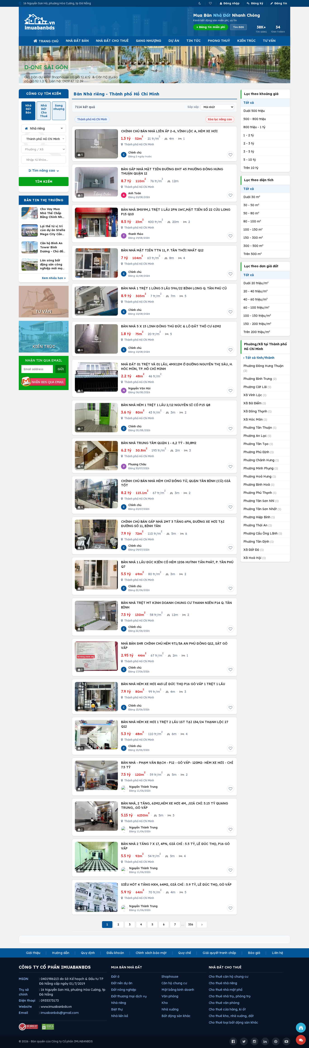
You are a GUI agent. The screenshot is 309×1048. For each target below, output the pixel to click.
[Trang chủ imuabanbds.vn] (45, 22)
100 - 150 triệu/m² (257, 316)
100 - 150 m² (253, 229)
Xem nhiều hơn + (54, 278)
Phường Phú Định (258, 452)
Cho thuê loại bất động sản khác (233, 1022)
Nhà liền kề (119, 1016)
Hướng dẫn (60, 953)
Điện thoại (27, 1000)
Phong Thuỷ (219, 41)
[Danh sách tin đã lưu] (210, 3)
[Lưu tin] (230, 154)
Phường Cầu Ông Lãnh (262, 533)
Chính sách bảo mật (151, 953)
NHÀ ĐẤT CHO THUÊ (225, 967)
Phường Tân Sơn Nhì (261, 501)
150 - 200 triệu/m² (257, 324)
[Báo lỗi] (301, 1028)
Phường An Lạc (257, 436)
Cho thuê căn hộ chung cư (228, 977)
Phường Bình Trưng (260, 379)
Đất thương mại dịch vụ (129, 996)
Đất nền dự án (121, 983)
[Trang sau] (202, 924)
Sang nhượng (148, 41)
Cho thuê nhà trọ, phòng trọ (230, 996)
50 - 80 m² (251, 213)
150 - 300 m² (253, 238)
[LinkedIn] (265, 1041)
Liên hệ (277, 953)
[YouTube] (286, 1041)
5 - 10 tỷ (249, 160)
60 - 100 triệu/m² (256, 307)
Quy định (88, 953)
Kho (165, 1003)
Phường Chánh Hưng (261, 460)
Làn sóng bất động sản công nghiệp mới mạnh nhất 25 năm (53, 264)
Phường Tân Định (258, 541)
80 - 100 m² (252, 221)
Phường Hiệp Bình (259, 517)
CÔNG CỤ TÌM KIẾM (43, 94)
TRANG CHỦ (49, 41)
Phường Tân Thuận (259, 428)
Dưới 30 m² (251, 197)
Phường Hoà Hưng (259, 476)
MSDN (23, 979)
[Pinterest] (276, 1041)
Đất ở (115, 977)
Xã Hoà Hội (254, 558)
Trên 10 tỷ (250, 168)
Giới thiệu (33, 953)
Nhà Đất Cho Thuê (112, 41)
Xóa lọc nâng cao (220, 119)
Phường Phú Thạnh (259, 493)
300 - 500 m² (253, 246)
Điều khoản (115, 953)
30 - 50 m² (251, 205)
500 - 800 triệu (254, 119)
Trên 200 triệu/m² (256, 332)
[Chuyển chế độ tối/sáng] (200, 3)
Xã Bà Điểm (254, 403)
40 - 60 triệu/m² (255, 299)
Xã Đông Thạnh (257, 411)
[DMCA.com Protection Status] (48, 1027)
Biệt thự (117, 1009)
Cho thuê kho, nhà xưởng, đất (231, 1016)
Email (23, 1013)
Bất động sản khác (176, 1016)
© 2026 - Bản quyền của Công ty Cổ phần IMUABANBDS (56, 1041)
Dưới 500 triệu (254, 111)
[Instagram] (254, 1041)
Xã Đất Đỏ (253, 550)
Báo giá (254, 953)
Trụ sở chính (24, 992)
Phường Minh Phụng (260, 468)
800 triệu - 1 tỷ (254, 127)
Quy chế (184, 953)
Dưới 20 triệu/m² (256, 283)
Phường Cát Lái (257, 387)
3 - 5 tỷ (248, 151)
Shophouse (170, 977)
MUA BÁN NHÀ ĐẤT (126, 967)
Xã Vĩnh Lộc (254, 395)
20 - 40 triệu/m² (255, 291)
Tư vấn (269, 41)
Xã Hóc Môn (255, 419)
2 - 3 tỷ (248, 143)
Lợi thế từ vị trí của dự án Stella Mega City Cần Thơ (52, 230)
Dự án (174, 41)
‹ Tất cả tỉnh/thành (258, 358)
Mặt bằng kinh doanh (178, 990)
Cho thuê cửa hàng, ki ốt (227, 1009)
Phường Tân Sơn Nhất (262, 509)
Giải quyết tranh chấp (219, 953)
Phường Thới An (257, 525)
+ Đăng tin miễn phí (210, 27)
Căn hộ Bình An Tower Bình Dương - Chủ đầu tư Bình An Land (52, 247)
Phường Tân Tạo (258, 444)
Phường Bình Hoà (258, 485)
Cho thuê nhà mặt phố (225, 990)
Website (25, 1007)
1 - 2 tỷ (248, 135)
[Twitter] (244, 1041)
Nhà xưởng (170, 1009)
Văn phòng (170, 996)
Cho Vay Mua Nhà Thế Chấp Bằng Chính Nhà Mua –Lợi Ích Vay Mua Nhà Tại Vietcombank (53, 213)
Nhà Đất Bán (77, 41)
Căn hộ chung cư (174, 983)
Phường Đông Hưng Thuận (263, 368)
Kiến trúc (246, 41)
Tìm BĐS (238, 27)
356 (190, 924)
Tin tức (193, 41)
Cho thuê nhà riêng (223, 983)
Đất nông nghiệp (123, 990)
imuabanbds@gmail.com (60, 1013)
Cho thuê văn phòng (224, 1003)
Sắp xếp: (193, 107)
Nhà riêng (118, 1003)
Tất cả (248, 103)
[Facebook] (233, 1041)
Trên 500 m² (252, 254)
